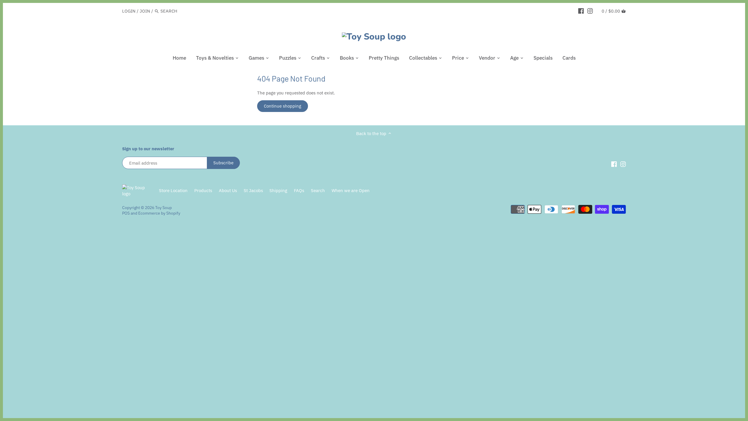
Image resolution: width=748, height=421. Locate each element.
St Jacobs (253, 190)
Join (145, 11)
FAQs (299, 190)
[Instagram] (590, 10)
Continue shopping (282, 106)
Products (203, 190)
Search (318, 190)
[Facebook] (581, 10)
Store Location (173, 190)
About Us (228, 190)
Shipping (278, 190)
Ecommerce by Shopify (159, 213)
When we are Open (351, 190)
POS (126, 213)
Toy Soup (163, 207)
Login (129, 11)
